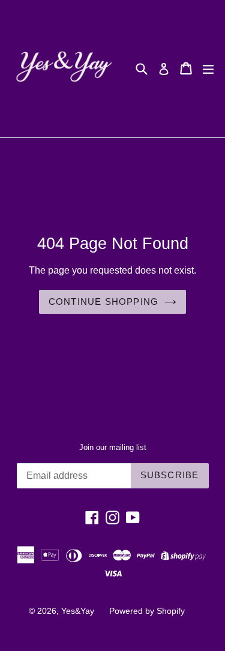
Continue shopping (103, 301)
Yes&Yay (77, 611)
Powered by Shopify (147, 611)
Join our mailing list (112, 447)
